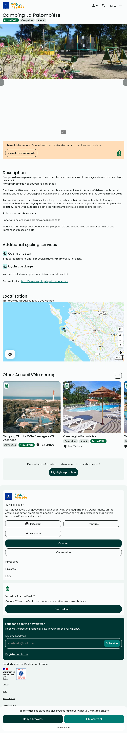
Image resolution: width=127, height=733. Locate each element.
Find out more (63, 609)
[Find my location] (120, 329)
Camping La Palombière (79, 436)
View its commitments (21, 153)
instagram (35, 523)
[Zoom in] (120, 335)
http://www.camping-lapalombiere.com (44, 281)
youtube (94, 523)
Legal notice (9, 705)
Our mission (63, 552)
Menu (113, 6)
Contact (63, 543)
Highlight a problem (63, 472)
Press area (11, 561)
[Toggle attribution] (121, 353)
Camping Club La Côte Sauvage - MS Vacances (28, 438)
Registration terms (16, 654)
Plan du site (9, 698)
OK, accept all (94, 719)
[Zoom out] (120, 340)
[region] (63, 331)
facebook (35, 533)
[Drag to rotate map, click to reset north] (120, 345)
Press (5, 684)
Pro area (10, 568)
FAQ (8, 576)
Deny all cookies (32, 719)
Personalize (63, 727)
